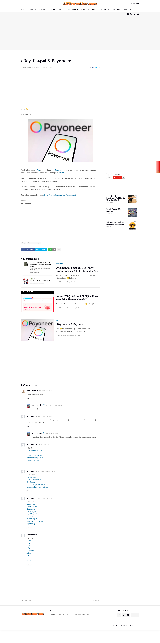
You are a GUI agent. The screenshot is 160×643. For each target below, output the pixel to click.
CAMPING (33, 10)
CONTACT (123, 626)
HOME (24, 10)
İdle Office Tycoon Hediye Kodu (38, 485)
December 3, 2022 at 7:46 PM (54, 405)
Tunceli (29, 543)
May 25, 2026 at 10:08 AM (45, 498)
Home (23, 55)
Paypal (38, 243)
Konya (29, 541)
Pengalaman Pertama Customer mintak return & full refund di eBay (77, 269)
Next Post (96, 600)
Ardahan (29, 558)
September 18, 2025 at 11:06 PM (46, 471)
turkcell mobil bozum (34, 455)
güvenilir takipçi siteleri (35, 458)
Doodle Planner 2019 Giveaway (114, 210)
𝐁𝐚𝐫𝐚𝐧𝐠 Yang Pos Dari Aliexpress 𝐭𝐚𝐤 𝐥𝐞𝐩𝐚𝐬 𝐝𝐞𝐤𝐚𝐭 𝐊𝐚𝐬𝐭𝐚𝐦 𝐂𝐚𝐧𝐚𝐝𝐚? (77, 297)
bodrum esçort (32, 507)
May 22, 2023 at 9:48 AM (52, 433)
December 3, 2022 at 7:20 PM (47, 390)
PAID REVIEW (134, 626)
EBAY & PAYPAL (72, 10)
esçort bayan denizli (34, 514)
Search (134, 4)
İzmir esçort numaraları (35, 521)
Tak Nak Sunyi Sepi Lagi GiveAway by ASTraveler (115, 223)
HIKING (42, 10)
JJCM (94, 10)
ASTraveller (37, 405)
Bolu (28, 548)
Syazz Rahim (32, 390)
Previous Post (27, 600)
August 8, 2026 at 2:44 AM (45, 535)
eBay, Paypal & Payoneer (70, 324)
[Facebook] (93, 67)
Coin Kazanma (32, 482)
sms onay (30, 453)
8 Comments (49, 67)
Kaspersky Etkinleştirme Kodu (37, 487)
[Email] (99, 67)
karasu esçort (31, 512)
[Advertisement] (80, 31)
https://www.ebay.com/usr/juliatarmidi (59, 195)
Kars (28, 546)
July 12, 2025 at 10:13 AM (44, 444)
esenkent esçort (32, 516)
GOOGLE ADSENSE (56, 10)
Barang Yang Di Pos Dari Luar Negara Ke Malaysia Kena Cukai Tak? (115, 198)
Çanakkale (30, 551)
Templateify (34, 626)
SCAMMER (126, 10)
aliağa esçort (31, 509)
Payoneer (30, 243)
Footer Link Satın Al (34, 480)
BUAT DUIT (85, 10)
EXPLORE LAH (104, 10)
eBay (38, 170)
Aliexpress (60, 263)
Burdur (29, 560)
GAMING (116, 10)
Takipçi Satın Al (32, 477)
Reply (29, 398)
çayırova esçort (32, 504)
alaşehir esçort (32, 519)
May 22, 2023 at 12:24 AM (45, 416)
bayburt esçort (32, 524)
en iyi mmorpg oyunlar (35, 450)
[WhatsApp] (50, 249)
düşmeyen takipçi (33, 460)
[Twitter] (96, 67)
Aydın (29, 555)
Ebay (28, 55)
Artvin (29, 553)
